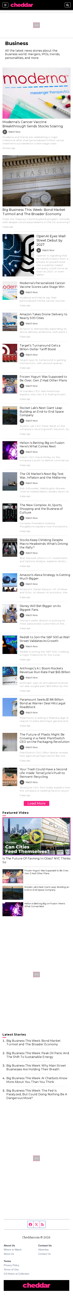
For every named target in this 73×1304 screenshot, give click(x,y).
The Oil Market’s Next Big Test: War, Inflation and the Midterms (43, 475)
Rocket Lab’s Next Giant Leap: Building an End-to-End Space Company (42, 411)
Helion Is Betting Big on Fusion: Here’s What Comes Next (42, 444)
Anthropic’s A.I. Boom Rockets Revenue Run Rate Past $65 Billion (45, 670)
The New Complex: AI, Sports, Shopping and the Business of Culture (41, 508)
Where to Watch (13, 1249)
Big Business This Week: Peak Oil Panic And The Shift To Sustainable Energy (37, 1055)
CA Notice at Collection (16, 1273)
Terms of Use (11, 1269)
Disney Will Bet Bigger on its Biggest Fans (40, 607)
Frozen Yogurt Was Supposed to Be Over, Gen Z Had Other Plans (43, 378)
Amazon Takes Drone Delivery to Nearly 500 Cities (43, 316)
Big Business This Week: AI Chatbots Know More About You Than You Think (36, 1080)
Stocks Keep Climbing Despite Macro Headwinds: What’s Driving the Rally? (44, 543)
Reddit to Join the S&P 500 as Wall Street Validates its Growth (45, 639)
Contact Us (44, 1253)
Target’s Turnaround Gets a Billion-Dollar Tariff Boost (40, 347)
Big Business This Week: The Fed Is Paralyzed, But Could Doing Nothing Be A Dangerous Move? (36, 1094)
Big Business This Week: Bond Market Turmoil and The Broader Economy (33, 212)
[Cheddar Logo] (21, 5)
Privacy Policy (11, 1265)
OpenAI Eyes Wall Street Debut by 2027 (51, 240)
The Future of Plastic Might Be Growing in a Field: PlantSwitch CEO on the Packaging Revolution (44, 738)
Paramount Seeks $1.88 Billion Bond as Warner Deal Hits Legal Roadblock (42, 703)
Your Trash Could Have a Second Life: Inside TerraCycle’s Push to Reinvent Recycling (43, 773)
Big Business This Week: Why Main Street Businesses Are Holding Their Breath (36, 1067)
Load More (36, 803)
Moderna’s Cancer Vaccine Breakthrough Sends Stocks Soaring (32, 124)
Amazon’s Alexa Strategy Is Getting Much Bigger (45, 576)
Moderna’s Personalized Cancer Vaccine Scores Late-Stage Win (42, 284)
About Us (9, 1253)
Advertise (43, 1249)
